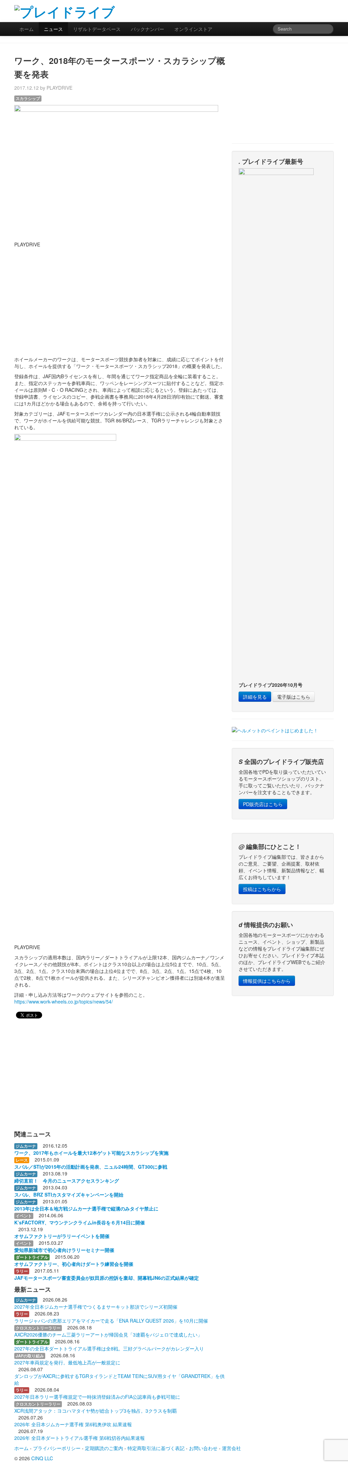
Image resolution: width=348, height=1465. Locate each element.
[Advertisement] (254, 10)
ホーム (26, 28)
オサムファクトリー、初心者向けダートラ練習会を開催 (73, 1263)
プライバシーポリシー (57, 1448)
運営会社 (231, 1448)
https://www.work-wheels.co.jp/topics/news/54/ (63, 1001)
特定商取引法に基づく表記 (156, 1448)
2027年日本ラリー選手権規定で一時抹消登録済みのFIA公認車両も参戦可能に (97, 1396)
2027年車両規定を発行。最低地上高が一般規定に (67, 1362)
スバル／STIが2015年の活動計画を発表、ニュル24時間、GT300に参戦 (90, 1166)
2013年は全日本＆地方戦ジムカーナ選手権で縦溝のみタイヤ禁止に (86, 1208)
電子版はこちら (293, 696)
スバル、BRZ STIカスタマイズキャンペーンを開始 (68, 1194)
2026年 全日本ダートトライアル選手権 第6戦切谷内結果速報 (79, 1437)
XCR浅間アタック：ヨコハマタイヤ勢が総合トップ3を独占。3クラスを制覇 (95, 1410)
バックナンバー (147, 28)
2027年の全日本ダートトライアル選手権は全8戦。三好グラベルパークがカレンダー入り (109, 1348)
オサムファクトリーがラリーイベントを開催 (61, 1236)
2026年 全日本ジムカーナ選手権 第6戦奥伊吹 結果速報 (73, 1424)
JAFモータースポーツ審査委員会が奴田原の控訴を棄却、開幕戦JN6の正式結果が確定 (106, 1277)
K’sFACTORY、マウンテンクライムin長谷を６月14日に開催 (79, 1222)
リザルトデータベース (97, 28)
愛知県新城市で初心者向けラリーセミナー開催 (64, 1249)
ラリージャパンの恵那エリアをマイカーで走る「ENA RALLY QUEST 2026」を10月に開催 (111, 1320)
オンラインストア (193, 28)
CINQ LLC (42, 1458)
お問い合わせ (203, 1448)
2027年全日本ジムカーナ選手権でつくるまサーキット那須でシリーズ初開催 (95, 1306)
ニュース (53, 28)
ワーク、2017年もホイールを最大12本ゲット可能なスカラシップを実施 (91, 1152)
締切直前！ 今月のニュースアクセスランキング (66, 1180)
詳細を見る (255, 696)
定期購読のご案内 (104, 1448)
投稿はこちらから (262, 889)
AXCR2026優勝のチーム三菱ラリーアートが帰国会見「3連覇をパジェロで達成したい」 (108, 1334)
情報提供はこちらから (267, 980)
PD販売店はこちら (263, 804)
